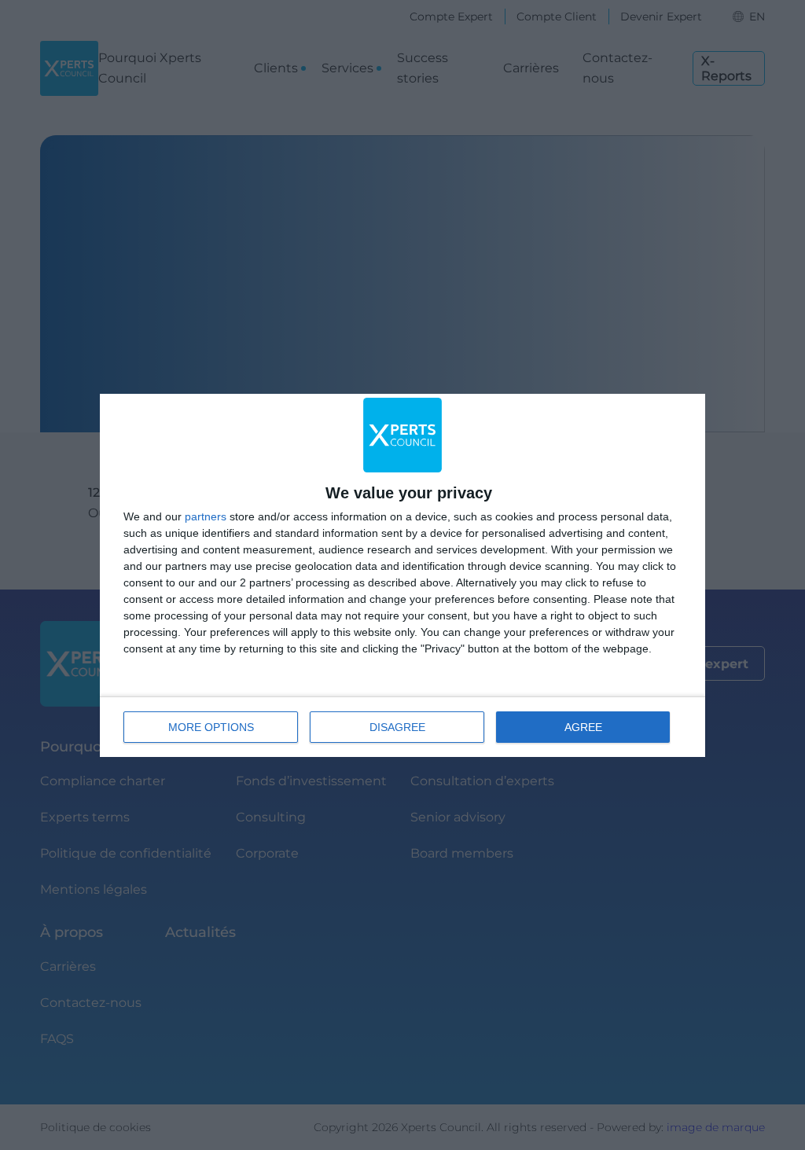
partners (205, 516)
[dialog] (402, 575)
